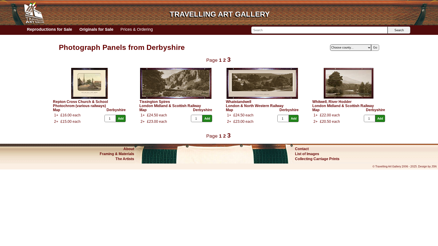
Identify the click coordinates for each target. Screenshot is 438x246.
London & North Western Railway (255, 106)
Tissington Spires (154, 102)
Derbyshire (116, 110)
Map (56, 110)
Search (399, 30)
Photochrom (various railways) (79, 106)
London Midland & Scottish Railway (170, 106)
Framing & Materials (117, 154)
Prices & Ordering (136, 29)
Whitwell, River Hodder (332, 102)
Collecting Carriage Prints (317, 159)
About (128, 149)
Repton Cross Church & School (80, 102)
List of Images (307, 154)
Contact (302, 149)
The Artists (124, 159)
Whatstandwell (238, 102)
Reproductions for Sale (49, 29)
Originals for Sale (96, 29)
